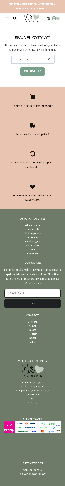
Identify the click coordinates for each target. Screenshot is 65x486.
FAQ (32, 249)
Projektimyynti (32, 241)
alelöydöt (40, 8)
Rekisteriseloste (33, 225)
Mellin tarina (32, 245)
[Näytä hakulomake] (15, 18)
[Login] (49, 18)
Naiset (32, 338)
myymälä (41, 382)
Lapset (32, 330)
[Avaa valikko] (7, 18)
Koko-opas (32, 253)
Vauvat (32, 326)
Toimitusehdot (32, 229)
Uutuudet (32, 322)
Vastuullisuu (32, 237)
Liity (32, 303)
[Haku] (49, 59)
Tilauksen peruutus (32, 233)
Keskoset (32, 334)
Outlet (32, 342)
